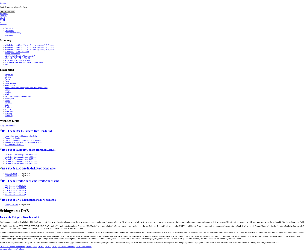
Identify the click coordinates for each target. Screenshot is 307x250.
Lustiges (8, 92)
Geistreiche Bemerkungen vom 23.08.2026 (21, 155)
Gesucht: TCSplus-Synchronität (19, 216)
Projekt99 (8, 103)
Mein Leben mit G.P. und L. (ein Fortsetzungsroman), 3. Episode (29, 45)
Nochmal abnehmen (12, 54)
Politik (7, 101)
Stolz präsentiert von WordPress (12, 249)
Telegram (3, 24)
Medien (8, 94)
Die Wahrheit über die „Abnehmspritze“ (20, 56)
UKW (78, 247)
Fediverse (3, 16)
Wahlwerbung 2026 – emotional (17, 52)
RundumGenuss (46, 149)
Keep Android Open (7, 126)
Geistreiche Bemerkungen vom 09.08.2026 (21, 159)
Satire (7, 105)
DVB (34, 247)
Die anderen (9, 31)
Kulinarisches (10, 85)
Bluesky (3, 18)
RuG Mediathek (46, 168)
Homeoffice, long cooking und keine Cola (21, 136)
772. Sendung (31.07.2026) (15, 192)
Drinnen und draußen (13, 138)
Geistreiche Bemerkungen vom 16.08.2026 (21, 157)
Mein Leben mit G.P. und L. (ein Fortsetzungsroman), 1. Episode (29, 49)
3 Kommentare (86, 247)
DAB (23, 247)
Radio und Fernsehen (66, 247)
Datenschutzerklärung (13, 33)
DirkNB (3, 3)
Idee (6, 65)
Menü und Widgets (7, 11)
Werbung (8, 114)
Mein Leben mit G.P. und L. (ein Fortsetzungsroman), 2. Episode (29, 47)
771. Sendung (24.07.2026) (15, 195)
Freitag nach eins (48, 180)
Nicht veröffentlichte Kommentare (18, 96)
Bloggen (8, 77)
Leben (7, 90)
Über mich (9, 28)
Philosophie (9, 98)
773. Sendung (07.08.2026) (15, 190)
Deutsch (8, 79)
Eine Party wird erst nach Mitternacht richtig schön (24, 62)
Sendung (8, 107)
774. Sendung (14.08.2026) (15, 188)
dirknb (12, 247)
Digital (29, 247)
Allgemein (9, 75)
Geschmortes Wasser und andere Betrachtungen (23, 140)
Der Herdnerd (43, 130)
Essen (7, 81)
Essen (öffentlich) (11, 83)
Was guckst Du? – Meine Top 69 (17, 58)
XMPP (2, 20)
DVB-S (48, 247)
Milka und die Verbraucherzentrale (18, 60)
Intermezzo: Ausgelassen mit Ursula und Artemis (23, 142)
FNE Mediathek (46, 199)
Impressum (9, 35)
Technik (8, 109)
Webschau (9, 111)
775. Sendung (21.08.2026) (15, 186)
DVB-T (54, 247)
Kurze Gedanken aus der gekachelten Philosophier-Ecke (26, 88)
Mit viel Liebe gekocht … (14, 145)
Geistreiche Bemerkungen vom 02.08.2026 (21, 161)
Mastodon (4, 14)
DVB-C (41, 247)
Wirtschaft (8, 116)
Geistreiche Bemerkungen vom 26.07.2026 (21, 163)
